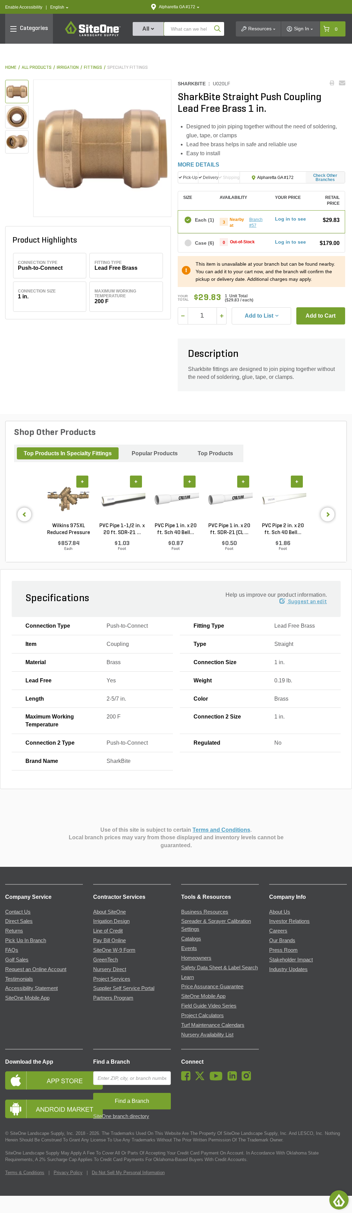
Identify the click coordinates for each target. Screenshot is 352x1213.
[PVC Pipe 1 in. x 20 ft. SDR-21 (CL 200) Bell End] (229, 499)
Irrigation (68, 67)
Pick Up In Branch (25, 940)
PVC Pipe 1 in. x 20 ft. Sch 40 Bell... (176, 529)
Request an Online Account (35, 969)
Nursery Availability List (207, 1035)
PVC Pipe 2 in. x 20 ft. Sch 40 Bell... (283, 529)
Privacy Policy (68, 1172)
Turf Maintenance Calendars (212, 1025)
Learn (187, 977)
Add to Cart (321, 316)
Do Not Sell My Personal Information (128, 1172)
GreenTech (105, 959)
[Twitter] (201, 1079)
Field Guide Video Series (208, 1006)
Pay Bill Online (109, 940)
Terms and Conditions (221, 830)
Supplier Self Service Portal (123, 988)
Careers (278, 931)
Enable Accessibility (23, 7)
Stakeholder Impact (291, 959)
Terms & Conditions (24, 1172)
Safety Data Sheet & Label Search (219, 967)
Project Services (111, 979)
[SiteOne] (93, 35)
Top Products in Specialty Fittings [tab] (68, 453)
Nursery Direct (109, 969)
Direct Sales (19, 921)
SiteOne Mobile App (27, 998)
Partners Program (113, 998)
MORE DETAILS (198, 165)
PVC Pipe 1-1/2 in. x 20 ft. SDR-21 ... (122, 529)
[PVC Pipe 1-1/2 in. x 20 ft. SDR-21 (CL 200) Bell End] (122, 499)
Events (189, 948)
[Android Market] (44, 1109)
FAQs (11, 950)
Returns (14, 931)
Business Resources (204, 912)
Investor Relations (289, 921)
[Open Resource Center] (339, 1200)
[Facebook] (187, 1079)
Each (204, 220)
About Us (279, 912)
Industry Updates (288, 969)
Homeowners (196, 958)
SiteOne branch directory (121, 1116)
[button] (59, 7)
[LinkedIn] (234, 1079)
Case (204, 243)
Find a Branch (111, 1062)
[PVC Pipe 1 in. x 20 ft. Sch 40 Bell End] (175, 499)
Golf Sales (17, 959)
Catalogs (191, 938)
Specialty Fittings (127, 67)
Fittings (93, 67)
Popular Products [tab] (155, 453)
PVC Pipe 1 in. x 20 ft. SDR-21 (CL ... (229, 529)
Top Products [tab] (215, 453)
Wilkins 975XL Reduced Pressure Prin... (68, 529)
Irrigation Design (111, 921)
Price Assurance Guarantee (212, 986)
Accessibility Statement (31, 988)
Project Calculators (202, 1015)
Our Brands (282, 940)
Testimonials (19, 979)
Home (10, 67)
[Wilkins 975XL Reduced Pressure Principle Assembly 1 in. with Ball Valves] (68, 499)
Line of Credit (108, 931)
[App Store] (44, 1080)
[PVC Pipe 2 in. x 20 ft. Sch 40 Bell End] (283, 499)
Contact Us (18, 912)
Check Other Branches (325, 177)
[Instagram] (248, 1079)
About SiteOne (109, 912)
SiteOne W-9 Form (114, 950)
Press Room (283, 950)
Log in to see (290, 219)
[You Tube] (217, 1079)
